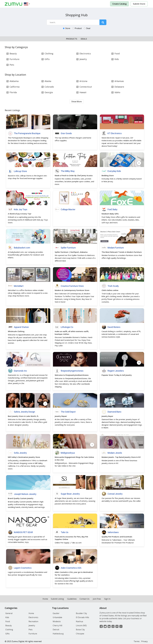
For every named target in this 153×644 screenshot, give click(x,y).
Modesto (57, 621)
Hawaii (82, 92)
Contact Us (84, 599)
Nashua (79, 621)
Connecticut (85, 86)
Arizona (83, 81)
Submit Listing (57, 599)
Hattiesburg (58, 633)
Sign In (107, 599)
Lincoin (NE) (81, 625)
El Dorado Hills (82, 617)
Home (45, 599)
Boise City (80, 629)
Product (78, 28)
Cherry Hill (57, 625)
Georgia (49, 92)
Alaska (48, 81)
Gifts (47, 59)
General (8, 613)
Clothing (49, 53)
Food (117, 53)
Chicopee (80, 633)
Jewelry (83, 59)
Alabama (14, 81)
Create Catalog (119, 4)
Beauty (13, 53)
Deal (88, 28)
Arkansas (119, 81)
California (14, 86)
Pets (12, 64)
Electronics (85, 53)
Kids (117, 59)
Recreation (33, 621)
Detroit (56, 629)
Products (71, 39)
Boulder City (81, 613)
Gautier (56, 613)
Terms (136, 641)
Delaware (119, 86)
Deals (84, 39)
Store (67, 28)
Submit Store (139, 4)
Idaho (117, 92)
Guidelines (72, 599)
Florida (13, 92)
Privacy (144, 641)
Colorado (49, 86)
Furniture (14, 59)
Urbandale (57, 617)
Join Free (97, 599)
